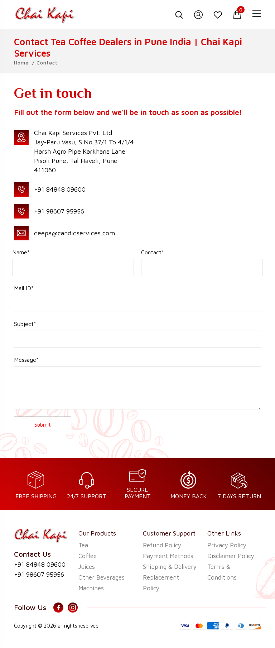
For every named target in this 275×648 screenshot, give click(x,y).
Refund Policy (162, 545)
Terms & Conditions (222, 572)
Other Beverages (101, 577)
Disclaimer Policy (230, 556)
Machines (91, 588)
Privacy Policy (226, 545)
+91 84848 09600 (60, 189)
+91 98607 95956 (59, 211)
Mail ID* (24, 288)
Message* (26, 359)
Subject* (25, 324)
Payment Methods (168, 556)
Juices (86, 566)
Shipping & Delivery (170, 566)
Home (21, 62)
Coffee (87, 556)
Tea (83, 545)
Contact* (152, 252)
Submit (42, 425)
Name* (21, 252)
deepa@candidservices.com (74, 233)
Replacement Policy (161, 583)
